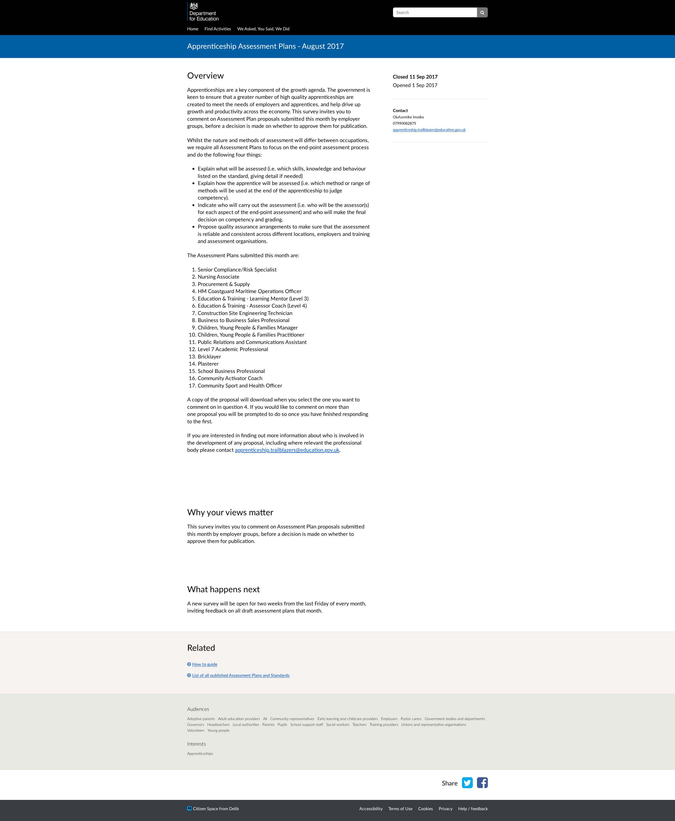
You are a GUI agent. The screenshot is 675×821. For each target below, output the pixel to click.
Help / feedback (473, 808)
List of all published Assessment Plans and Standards (241, 675)
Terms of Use (400, 808)
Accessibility (371, 808)
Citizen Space (205, 808)
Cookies (425, 808)
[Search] (482, 12)
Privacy (445, 808)
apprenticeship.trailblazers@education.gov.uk (287, 449)
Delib (234, 808)
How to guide (204, 664)
